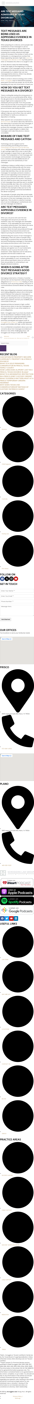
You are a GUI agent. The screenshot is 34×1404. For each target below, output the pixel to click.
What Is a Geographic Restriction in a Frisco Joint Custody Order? (16, 375)
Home (2, 20)
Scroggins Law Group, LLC (9, 322)
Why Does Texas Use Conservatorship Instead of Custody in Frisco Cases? (14, 387)
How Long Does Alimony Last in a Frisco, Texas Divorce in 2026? (16, 371)
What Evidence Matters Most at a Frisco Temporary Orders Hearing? (16, 380)
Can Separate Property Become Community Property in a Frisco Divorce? (16, 359)
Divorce (11, 20)
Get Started (5, 619)
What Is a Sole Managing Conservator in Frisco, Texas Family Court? (14, 365)
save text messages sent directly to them (16, 59)
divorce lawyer (5, 122)
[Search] (3, 348)
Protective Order (16, 282)
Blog (7, 20)
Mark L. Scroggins (6, 81)
